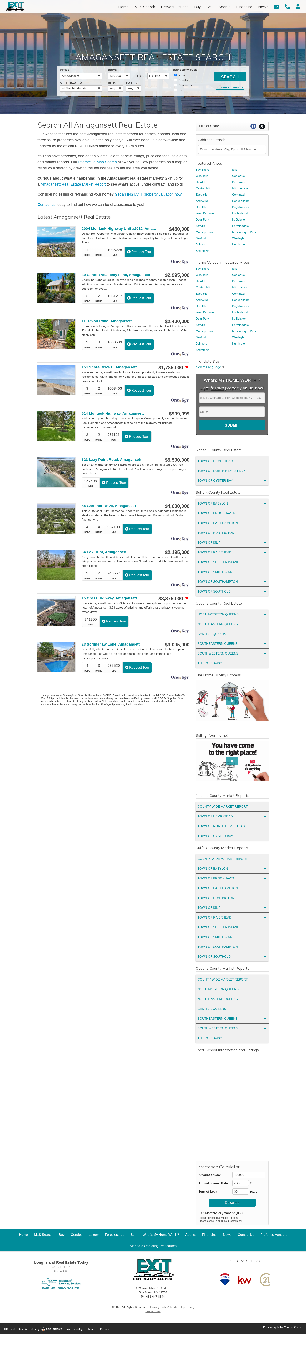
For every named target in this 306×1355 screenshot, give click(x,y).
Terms (91, 1329)
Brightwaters (240, 207)
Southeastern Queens (218, 643)
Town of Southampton (218, 581)
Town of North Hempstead (221, 470)
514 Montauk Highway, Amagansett (113, 413)
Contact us (46, 204)
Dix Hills (201, 207)
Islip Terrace (240, 188)
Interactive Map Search (97, 162)
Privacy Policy (159, 1307)
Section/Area (71, 83)
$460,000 (179, 229)
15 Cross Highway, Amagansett (109, 598)
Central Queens (212, 634)
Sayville (201, 225)
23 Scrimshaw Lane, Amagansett (111, 644)
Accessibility (75, 1329)
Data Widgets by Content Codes (282, 1327)
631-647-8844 (61, 1266)
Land (181, 90)
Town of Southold (214, 591)
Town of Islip (209, 542)
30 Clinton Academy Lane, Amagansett (116, 275)
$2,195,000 (177, 552)
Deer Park (202, 219)
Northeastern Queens (218, 624)
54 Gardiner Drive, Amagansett (109, 506)
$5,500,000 (177, 459)
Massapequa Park (244, 232)
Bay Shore (202, 169)
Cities (64, 70)
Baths (131, 83)
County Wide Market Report (223, 806)
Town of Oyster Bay (215, 480)
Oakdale (201, 182)
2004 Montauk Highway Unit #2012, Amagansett (119, 229)
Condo (183, 80)
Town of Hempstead (215, 461)
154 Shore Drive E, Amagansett (109, 367)
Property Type (185, 70)
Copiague (238, 175)
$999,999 (179, 413)
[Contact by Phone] (287, 6)
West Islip (202, 175)
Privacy (104, 1329)
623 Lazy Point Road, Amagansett (111, 459)
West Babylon (205, 213)
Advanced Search (230, 87)
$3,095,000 (177, 644)
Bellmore (201, 244)
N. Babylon (239, 219)
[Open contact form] (276, 6)
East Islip (202, 194)
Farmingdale (240, 225)
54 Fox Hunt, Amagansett (104, 552)
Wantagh (238, 238)
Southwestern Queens (218, 653)
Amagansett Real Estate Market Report (73, 184)
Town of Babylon (213, 503)
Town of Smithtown (215, 572)
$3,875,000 (173, 598)
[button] (232, 701)
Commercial (186, 85)
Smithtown (202, 250)
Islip (234, 169)
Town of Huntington (216, 532)
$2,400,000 (177, 321)
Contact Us (61, 1271)
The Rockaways (211, 663)
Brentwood (239, 182)
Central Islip (203, 188)
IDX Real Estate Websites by (22, 1329)
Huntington (239, 244)
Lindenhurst (240, 213)
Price (112, 70)
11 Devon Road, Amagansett (107, 321)
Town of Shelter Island (218, 562)
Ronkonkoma (241, 200)
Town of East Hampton (218, 523)
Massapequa (204, 232)
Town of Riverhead (214, 552)
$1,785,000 (173, 367)
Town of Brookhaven (216, 513)
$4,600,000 (177, 506)
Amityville (202, 200)
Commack (238, 194)
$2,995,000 (177, 275)
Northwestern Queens (218, 614)
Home (182, 75)
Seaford (201, 238)
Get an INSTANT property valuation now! (149, 194)
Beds (112, 83)
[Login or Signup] (298, 6)
